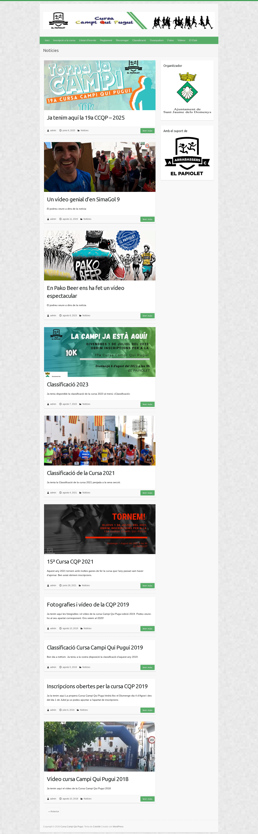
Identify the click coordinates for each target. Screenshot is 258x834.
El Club (193, 40)
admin (53, 130)
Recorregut (122, 40)
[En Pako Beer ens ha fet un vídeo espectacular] (100, 255)
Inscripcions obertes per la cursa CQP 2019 (97, 686)
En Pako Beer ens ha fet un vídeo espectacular (85, 292)
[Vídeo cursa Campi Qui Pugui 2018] (100, 746)
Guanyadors (157, 40)
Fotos (170, 40)
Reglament (106, 40)
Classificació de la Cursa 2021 (81, 473)
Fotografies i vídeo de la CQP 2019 (88, 604)
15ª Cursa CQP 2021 (70, 561)
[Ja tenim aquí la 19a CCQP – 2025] (100, 85)
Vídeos (181, 40)
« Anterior (53, 811)
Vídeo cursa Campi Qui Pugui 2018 (87, 779)
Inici (47, 40)
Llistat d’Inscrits (87, 40)
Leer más (147, 130)
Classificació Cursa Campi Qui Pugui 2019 (95, 647)
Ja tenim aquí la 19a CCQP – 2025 (86, 117)
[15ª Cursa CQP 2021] (100, 529)
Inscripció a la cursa (64, 40)
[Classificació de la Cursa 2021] (100, 440)
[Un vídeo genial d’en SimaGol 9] (100, 167)
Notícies (84, 130)
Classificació (139, 40)
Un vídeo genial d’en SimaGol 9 (83, 199)
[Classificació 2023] (100, 352)
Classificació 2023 (67, 384)
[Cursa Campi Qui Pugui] (129, 21)
